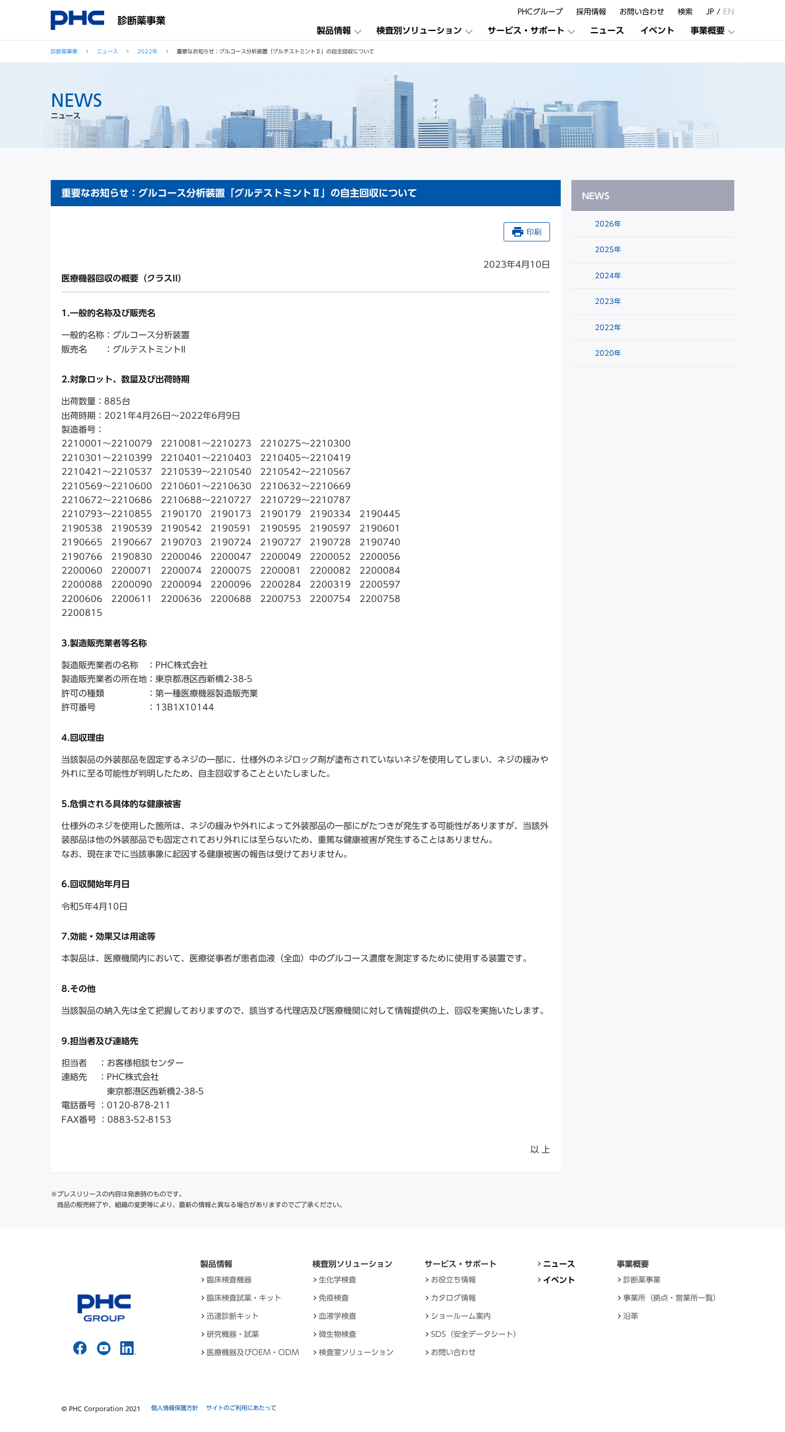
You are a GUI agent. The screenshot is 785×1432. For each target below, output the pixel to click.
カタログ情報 (453, 1298)
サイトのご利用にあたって (241, 1408)
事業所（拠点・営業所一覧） (671, 1298)
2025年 (607, 249)
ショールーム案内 (461, 1316)
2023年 (607, 301)
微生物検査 (337, 1334)
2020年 (607, 353)
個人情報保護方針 (174, 1408)
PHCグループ (540, 11)
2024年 (607, 275)
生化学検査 (337, 1280)
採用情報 (591, 11)
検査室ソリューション (356, 1352)
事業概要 (707, 30)
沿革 (630, 1316)
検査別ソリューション (419, 30)
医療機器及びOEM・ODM (253, 1352)
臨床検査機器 (229, 1280)
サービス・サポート (526, 30)
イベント (657, 30)
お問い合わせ (641, 11)
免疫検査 (334, 1298)
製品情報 (334, 30)
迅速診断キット (233, 1316)
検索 (685, 11)
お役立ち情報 (453, 1280)
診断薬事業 (64, 51)
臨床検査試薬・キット (244, 1298)
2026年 (607, 224)
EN (728, 11)
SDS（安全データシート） (476, 1334)
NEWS (595, 196)
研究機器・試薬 (233, 1334)
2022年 (147, 51)
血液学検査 (337, 1316)
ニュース (607, 30)
